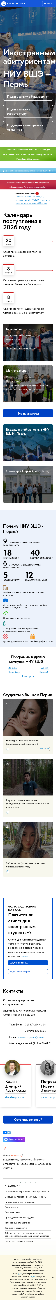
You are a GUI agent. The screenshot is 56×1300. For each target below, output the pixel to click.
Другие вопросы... (19, 962)
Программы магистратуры (18, 376)
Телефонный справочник (17, 1222)
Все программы (28, 413)
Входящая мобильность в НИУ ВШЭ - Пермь (27, 431)
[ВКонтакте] (5, 1132)
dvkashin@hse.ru (14, 1097)
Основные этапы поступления (20, 348)
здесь (20, 1273)
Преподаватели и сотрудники (20, 1217)
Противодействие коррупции (20, 1201)
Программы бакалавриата (18, 335)
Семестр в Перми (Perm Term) (27, 471)
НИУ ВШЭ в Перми (16, 3)
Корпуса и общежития (16, 1227)
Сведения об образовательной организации (27, 1191)
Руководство (11, 1207)
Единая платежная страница (19, 1240)
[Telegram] (9, 1132)
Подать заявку (13, 339)
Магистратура (16, 370)
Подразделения (12, 1212)
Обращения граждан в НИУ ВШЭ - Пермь (25, 1196)
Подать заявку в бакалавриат (28, 96)
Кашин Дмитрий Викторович (15, 1086)
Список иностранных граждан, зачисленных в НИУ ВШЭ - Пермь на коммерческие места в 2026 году (33, 199)
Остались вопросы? (28, 1119)
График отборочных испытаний (20, 343)
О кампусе (12, 1186)
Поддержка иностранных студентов (25, 127)
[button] (20, 1182)
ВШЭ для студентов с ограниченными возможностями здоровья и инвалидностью (27, 1234)
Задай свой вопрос (20, 971)
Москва (12, 668)
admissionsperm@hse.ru (31, 1037)
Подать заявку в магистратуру (18, 111)
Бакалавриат (15, 329)
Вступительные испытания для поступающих (27, 385)
